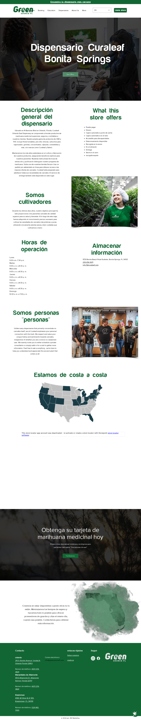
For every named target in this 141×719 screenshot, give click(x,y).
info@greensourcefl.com (54, 660)
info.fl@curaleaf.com (90, 265)
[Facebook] (98, 658)
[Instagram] (93, 658)
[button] (70, 74)
